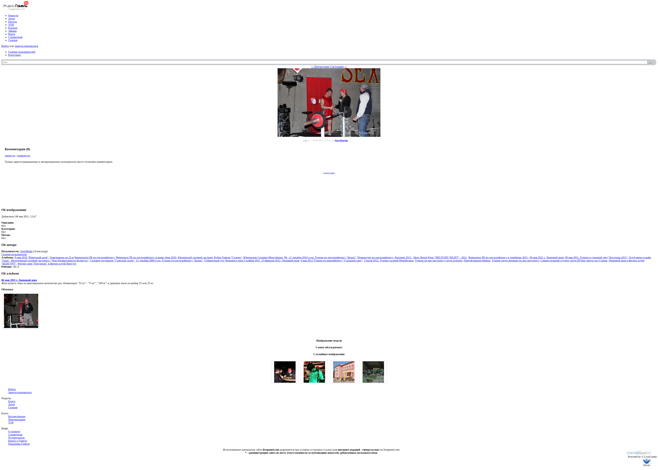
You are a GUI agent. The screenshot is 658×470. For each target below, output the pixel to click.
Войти (5, 46)
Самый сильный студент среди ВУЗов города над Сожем (573, 260)
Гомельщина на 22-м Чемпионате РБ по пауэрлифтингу (82, 257)
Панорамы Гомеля (18, 443)
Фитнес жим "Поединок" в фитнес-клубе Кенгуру (47, 263)
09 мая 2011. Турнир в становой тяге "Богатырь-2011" (596, 257)
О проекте (14, 431)
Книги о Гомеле (17, 440)
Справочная (15, 37)
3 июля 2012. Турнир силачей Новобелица (388, 260)
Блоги (11, 401)
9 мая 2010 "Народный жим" (31, 257)
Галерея (12, 40)
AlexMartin (341, 140)
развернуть (23, 155)
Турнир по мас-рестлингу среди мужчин (438, 260)
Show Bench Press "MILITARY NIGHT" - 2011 (440, 257)
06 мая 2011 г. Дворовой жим (547, 257)
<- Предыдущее (320, 66)
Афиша (12, 30)
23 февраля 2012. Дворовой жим (280, 260)
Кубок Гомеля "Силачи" (228, 257)
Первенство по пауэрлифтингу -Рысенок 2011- (384, 257)
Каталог (13, 27)
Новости (13, 15)
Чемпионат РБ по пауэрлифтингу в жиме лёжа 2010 (146, 257)
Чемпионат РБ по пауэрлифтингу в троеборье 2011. (498, 257)
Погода (12, 21)
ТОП (11, 24)
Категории (14, 54)
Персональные (16, 419)
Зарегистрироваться (26, 46)
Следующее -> (338, 66)
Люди (11, 18)
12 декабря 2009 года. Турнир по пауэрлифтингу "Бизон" (169, 260)
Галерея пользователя (14, 254)
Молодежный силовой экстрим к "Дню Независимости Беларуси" (50, 260)
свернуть (10, 155)
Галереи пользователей (21, 51)
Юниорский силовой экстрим (195, 257)
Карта (11, 34)
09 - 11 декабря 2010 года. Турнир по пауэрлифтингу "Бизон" (320, 257)
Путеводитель (16, 437)
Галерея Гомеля (329, 173)
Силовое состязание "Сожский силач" (112, 260)
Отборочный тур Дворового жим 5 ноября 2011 (232, 260)
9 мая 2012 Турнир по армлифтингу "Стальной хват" (332, 260)
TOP (11, 422)
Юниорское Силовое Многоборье (263, 257)
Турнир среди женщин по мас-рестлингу (515, 260)
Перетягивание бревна (477, 260)
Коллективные (16, 416)
